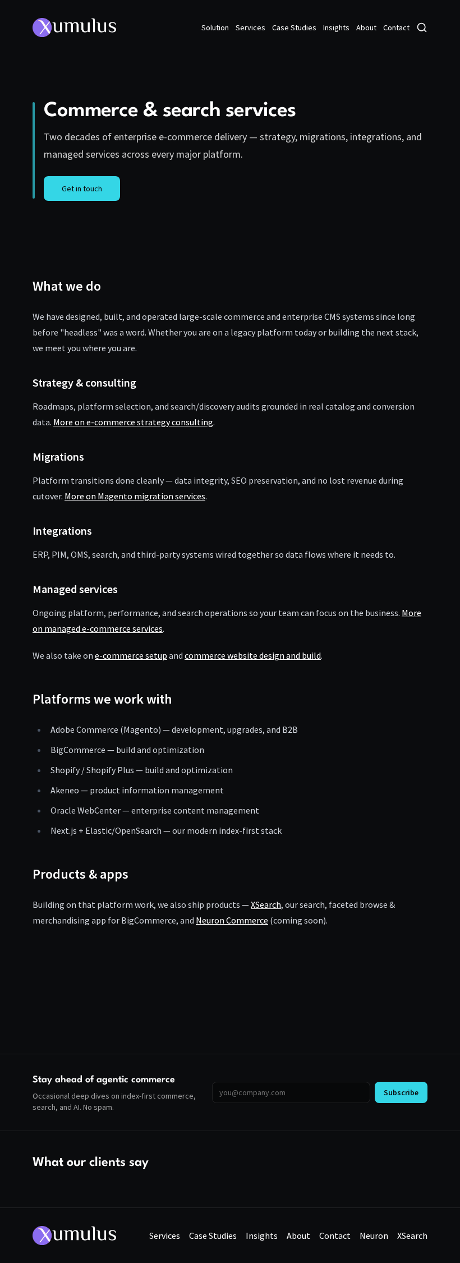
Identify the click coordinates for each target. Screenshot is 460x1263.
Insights (336, 27)
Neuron (374, 1235)
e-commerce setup (131, 655)
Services (250, 27)
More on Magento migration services (135, 496)
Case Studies (294, 27)
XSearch (266, 904)
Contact (396, 27)
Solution (215, 27)
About (366, 27)
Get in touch (82, 188)
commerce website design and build (253, 655)
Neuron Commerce (232, 920)
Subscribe (401, 1092)
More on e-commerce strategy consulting (133, 422)
